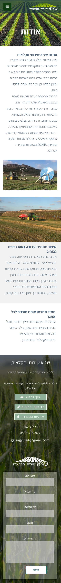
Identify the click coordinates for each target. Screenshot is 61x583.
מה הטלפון (30, 507)
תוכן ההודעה (30, 538)
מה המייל (29, 491)
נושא (30, 523)
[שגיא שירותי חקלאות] (43, 7)
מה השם (30, 475)
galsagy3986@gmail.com (30, 440)
